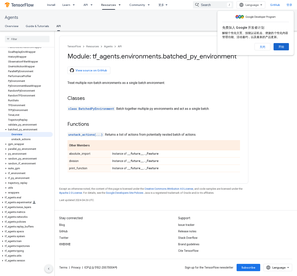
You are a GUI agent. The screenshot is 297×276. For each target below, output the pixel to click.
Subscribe (248, 267)
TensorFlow (74, 46)
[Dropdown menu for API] (93, 5)
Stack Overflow (188, 237)
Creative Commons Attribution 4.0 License (168, 188)
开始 (281, 47)
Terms (63, 267)
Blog (62, 224)
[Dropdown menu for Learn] (75, 5)
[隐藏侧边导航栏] (49, 269)
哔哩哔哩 (65, 244)
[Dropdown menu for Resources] (121, 5)
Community (137, 5)
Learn (66, 5)
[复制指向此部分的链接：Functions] (93, 124)
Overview (11, 26)
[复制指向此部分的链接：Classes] (89, 98)
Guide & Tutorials (37, 26)
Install (51, 5)
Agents (11, 17)
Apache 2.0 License (70, 192)
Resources (108, 5)
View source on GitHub (91, 70)
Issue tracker (186, 224)
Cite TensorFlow (188, 250)
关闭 (262, 47)
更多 (161, 5)
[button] (26, 129)
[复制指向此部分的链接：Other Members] (94, 145)
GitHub (275, 5)
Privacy (76, 267)
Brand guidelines (188, 244)
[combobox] (213, 4)
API (85, 5)
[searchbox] (27, 39)
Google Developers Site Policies (124, 192)
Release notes (187, 231)
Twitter (63, 237)
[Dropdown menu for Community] (150, 5)
